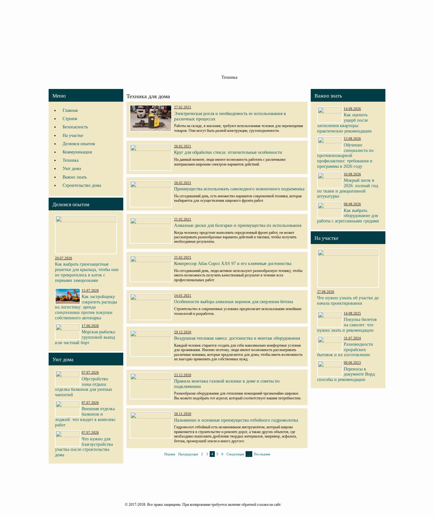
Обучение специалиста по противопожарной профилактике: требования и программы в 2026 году (345, 156)
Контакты (103, 7)
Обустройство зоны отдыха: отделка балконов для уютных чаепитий (83, 387)
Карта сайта (81, 7)
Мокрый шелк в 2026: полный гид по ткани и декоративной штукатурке (347, 188)
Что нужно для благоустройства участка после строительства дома (84, 447)
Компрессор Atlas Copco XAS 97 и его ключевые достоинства (232, 263)
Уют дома (252, 77)
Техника (229, 77)
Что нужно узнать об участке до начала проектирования (348, 300)
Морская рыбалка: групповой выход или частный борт (85, 337)
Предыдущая (188, 454)
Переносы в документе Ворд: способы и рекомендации (346, 374)
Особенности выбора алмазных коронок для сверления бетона (233, 301)
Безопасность (104, 77)
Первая (169, 454)
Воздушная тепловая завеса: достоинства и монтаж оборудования (237, 338)
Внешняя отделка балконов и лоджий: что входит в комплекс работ (85, 416)
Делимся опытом (165, 77)
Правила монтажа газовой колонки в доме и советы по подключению (227, 384)
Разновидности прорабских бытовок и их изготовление (345, 349)
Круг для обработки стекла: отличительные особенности (228, 152)
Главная (61, 7)
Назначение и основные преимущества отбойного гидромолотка (236, 420)
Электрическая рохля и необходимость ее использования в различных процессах (230, 116)
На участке (133, 77)
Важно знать (279, 77)
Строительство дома (315, 77)
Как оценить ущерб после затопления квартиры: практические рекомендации (344, 122)
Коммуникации (201, 77)
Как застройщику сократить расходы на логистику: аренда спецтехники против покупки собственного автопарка (86, 307)
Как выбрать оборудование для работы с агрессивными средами (348, 216)
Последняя (262, 454)
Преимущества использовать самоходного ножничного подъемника (239, 189)
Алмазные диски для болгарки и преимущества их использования (237, 225)
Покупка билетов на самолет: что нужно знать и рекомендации (347, 325)
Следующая (235, 454)
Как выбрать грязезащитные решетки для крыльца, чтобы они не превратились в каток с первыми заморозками (87, 272)
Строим (79, 77)
